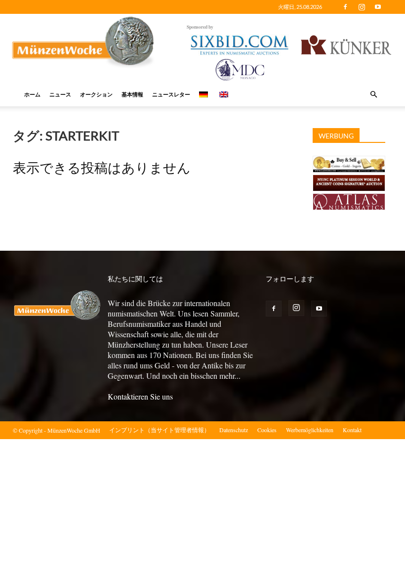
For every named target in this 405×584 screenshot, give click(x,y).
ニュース (60, 94)
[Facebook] (345, 7)
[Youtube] (377, 7)
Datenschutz (233, 430)
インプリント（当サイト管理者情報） (159, 430)
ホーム (32, 94)
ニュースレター (171, 94)
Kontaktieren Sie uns (140, 396)
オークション (96, 94)
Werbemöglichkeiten (309, 430)
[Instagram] (361, 7)
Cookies (267, 430)
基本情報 (132, 94)
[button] (373, 94)
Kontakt (352, 430)
